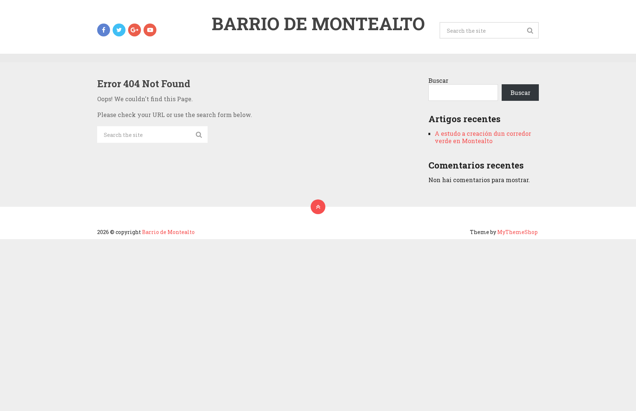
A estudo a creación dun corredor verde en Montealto (483, 137)
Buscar (438, 80)
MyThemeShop (517, 231)
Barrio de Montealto (318, 23)
